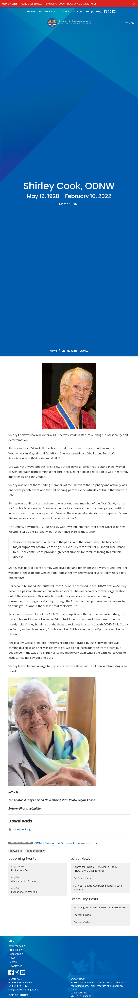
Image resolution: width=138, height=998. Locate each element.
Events (13, 961)
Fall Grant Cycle (82, 878)
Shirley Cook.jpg (21, 829)
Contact (64, 11)
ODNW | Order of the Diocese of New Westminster (65, 843)
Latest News (80, 858)
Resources (15, 953)
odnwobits (16, 850)
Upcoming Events (22, 858)
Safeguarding (93, 11)
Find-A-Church (47, 11)
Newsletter (15, 965)
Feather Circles (82, 914)
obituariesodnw (36, 850)
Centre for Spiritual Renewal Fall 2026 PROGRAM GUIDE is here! (58, 3)
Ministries (15, 949)
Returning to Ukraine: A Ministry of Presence (99, 907)
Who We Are (16, 945)
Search (31, 11)
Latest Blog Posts (84, 899)
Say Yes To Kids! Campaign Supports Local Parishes (97, 887)
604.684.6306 (16, 982)
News (53, 351)
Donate (77, 11)
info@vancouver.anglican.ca (24, 989)
